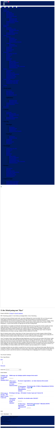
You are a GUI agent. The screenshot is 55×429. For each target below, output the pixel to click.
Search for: (3, 369)
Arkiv (2, 414)
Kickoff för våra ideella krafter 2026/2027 (28, 398)
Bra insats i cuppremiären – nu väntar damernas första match (33, 380)
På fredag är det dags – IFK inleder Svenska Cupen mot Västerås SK (26, 393)
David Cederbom (19, 313)
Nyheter (11, 313)
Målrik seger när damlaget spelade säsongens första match (23, 375)
